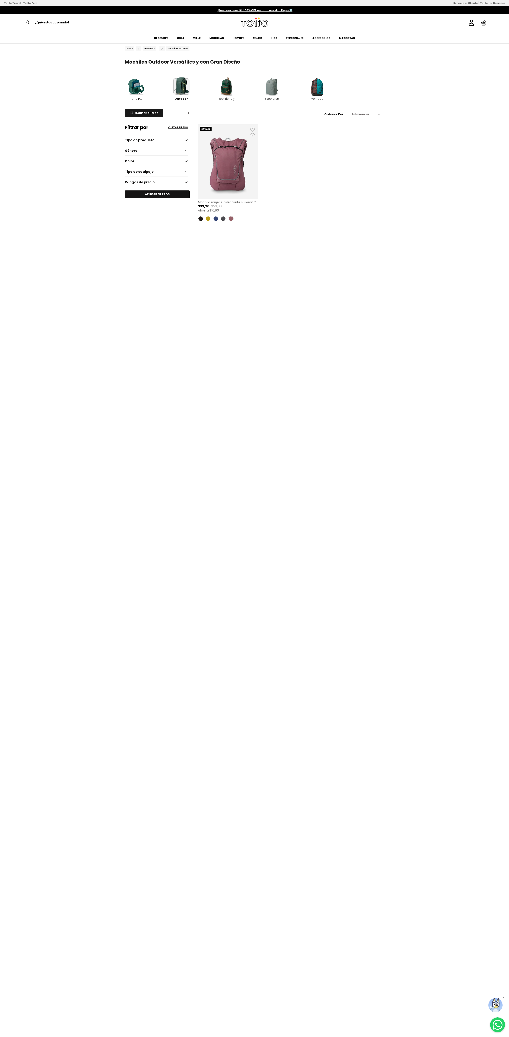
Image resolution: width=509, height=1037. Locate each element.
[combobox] (48, 22)
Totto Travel (12, 3)
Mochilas (149, 48)
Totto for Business (492, 3)
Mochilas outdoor (178, 48)
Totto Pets (30, 3)
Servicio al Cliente (465, 3)
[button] (156, 140)
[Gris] (223, 218)
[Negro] (200, 218)
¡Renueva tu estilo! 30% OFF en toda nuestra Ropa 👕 (255, 10)
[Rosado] (231, 218)
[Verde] (208, 218)
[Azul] (216, 218)
